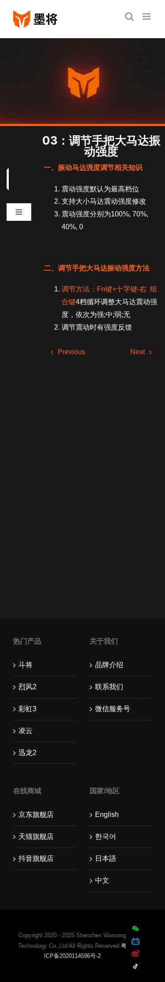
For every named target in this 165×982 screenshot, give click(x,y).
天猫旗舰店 (36, 836)
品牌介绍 (109, 665)
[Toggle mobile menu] (147, 16)
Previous (71, 352)
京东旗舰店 (36, 814)
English (107, 814)
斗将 (25, 665)
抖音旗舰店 (36, 858)
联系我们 (109, 687)
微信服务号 (112, 708)
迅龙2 (27, 752)
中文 (102, 880)
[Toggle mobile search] (129, 16)
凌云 (25, 730)
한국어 (105, 836)
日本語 (105, 858)
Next (137, 352)
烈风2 (27, 687)
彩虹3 (27, 708)
